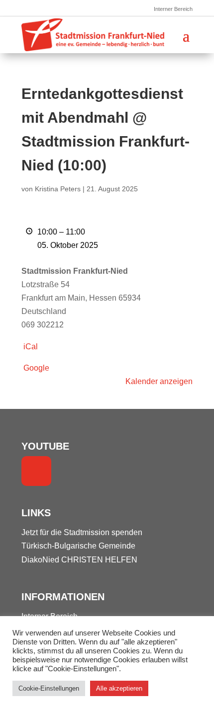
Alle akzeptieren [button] (119, 688)
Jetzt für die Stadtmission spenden (81, 532)
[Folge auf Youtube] (36, 471)
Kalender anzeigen (159, 381)
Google (36, 368)
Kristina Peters (58, 189)
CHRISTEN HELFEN (99, 559)
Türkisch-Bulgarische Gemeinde (78, 546)
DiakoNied (40, 559)
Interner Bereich (173, 9)
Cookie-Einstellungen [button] (48, 688)
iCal (30, 346)
